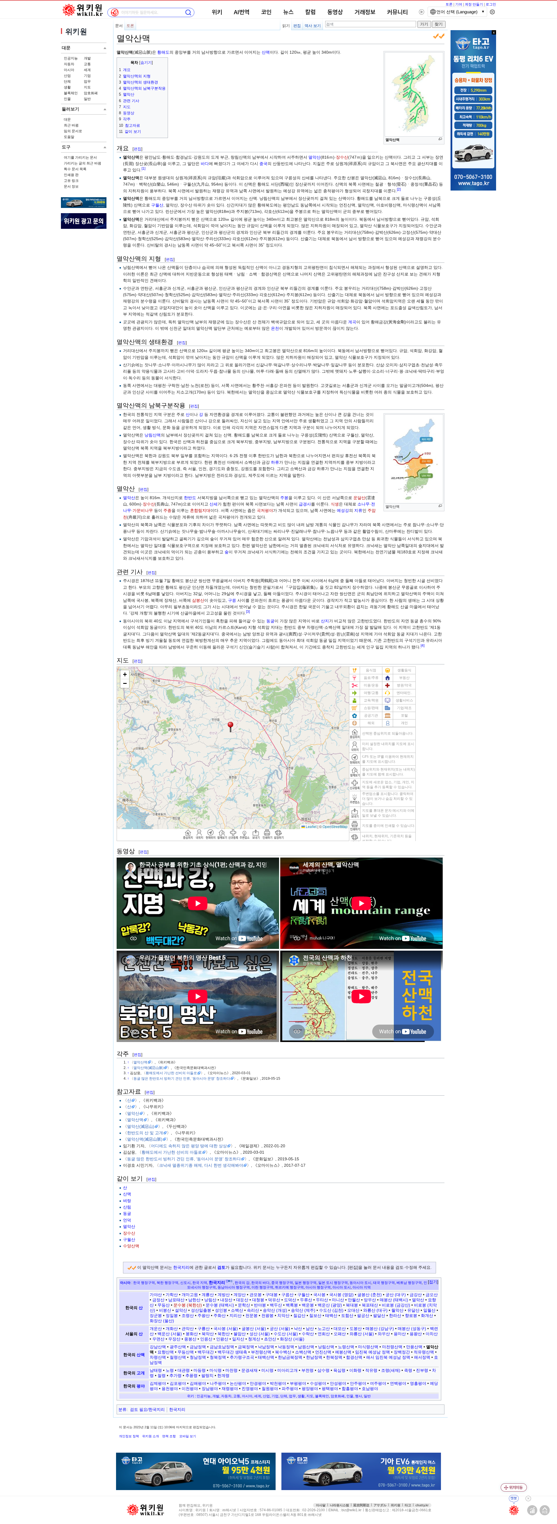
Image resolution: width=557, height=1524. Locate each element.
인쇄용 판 (71, 175)
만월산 (354, 1300)
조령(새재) (390, 1370)
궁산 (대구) (396, 1294)
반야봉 (260, 1305)
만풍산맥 (414, 1346)
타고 (408, 1505)
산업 (67, 76)
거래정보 (365, 12)
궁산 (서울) (280, 1328)
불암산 (240, 1333)
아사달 (320, 1505)
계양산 (240, 1294)
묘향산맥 (166, 1352)
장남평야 (210, 1388)
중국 (263, 163)
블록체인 (71, 93)
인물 (67, 99)
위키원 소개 (150, 1436)
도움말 (69, 137)
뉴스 (288, 12)
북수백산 (283, 1352)
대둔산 (242, 1300)
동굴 (270, 621)
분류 (122, 1409)
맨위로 (545, 1510)
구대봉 (271, 1294)
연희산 (324, 1333)
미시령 (267, 1370)
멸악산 (314, 157)
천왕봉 (267, 1315)
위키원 (395, 1505)
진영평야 (250, 1388)
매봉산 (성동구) (412, 1328)
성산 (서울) (259, 1333)
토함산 (347, 1315)
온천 (275, 328)
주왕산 (204, 1315)
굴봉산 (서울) (254, 1328)
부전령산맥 (261, 1352)
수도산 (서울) (286, 1333)
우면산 (158, 1339)
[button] (433, 1282)
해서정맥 (422, 1357)
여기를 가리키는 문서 (80, 157)
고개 (141, 1373)
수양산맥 (131, 1246)
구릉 (232, 600)
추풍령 (191, 1375)
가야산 (156, 1294)
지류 (358, 510)
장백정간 (402, 1352)
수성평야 (318, 1383)
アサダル (380, 1505)
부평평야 (298, 1383)
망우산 (370, 1300)
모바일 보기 (187, 1436)
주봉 (284, 497)
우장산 (174, 1339)
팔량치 (207, 1375)
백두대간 (206, 1352)
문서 (119, 25)
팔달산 (379, 1315)
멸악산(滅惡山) (140, 1126)
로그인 (491, 4)
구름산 (287, 1294)
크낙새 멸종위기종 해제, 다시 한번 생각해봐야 (201, 1165)
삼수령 (323, 1370)
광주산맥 (178, 1346)
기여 (458, 4)
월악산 (397, 1310)
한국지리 (181, 1267)
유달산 (413, 1310)
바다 (205, 163)
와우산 (384, 1333)
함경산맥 (354, 1357)
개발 (87, 58)
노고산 (324, 1328)
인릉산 (206, 1339)
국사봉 (319, 1294)
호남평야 (370, 1388)
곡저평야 (265, 510)
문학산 (244, 1305)
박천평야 (278, 1383)
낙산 (298, 1328)
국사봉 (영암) (341, 1294)
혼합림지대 (200, 510)
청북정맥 (218, 1357)
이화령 (355, 1370)
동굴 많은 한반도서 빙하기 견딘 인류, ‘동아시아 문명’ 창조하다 (181, 1078)
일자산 (238, 1339)
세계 (87, 70)
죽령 (408, 1370)
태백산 (331, 1315)
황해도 (163, 52)
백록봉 (292, 1305)
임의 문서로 (73, 131)
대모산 (340, 1328)
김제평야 (158, 1383)
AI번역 (241, 12)
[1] (143, 169)
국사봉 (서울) (226, 1328)
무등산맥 (186, 1352)
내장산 (226, 1300)
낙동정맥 (286, 1346)
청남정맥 (198, 1357)
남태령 (156, 1370)
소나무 (363, 504)
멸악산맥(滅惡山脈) (148, 1068)
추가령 (175, 1375)
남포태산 (176, 1300)
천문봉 (251, 1315)
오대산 (353, 1310)
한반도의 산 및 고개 (145, 1132)
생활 (67, 87)
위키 (217, 12)
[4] (422, 645)
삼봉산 (198, 600)
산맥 (266, 52)
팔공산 (363, 1315)
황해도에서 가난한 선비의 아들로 (171, 1073)
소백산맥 (303, 1352)
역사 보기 (313, 25)
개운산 (156, 1328)
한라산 (395, 1315)
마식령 (215, 1370)
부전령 (307, 1370)
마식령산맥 (368, 1346)
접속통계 (532, 1510)
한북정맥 (334, 1357)
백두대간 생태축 (232, 1352)
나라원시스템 (339, 1505)
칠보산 (315, 1315)
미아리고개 (287, 1370)
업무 (87, 81)
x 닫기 (494, 32)
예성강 (343, 510)
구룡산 (204, 1328)
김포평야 (178, 1383)
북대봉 (352, 1305)
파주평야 (290, 1388)
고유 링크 (71, 181)
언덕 (127, 1220)
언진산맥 (323, 1352)
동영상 (335, 12)
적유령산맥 (424, 1352)
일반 (87, 99)
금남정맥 (198, 1346)
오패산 (340, 1333)
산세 (213, 504)
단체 (67, 81)
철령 (162, 1375)
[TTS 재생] (421, 12)
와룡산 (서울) (362, 1333)
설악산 (181, 1310)
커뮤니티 (397, 12)
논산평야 (238, 1383)
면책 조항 (169, 1436)
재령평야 (230, 1388)
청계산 (254, 1339)
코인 (266, 12)
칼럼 (310, 12)
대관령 (184, 1370)
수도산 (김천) (331, 1310)
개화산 (172, 1328)
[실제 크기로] (440, 139)
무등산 (164, 1305)
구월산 (157, 205)
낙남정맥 (266, 1346)
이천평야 (190, 1388)
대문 (67, 119)
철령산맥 (178, 1357)
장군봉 (156, 1315)
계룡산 (208, 1294)
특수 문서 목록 (75, 169)
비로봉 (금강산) (396, 1305)
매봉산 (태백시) (394, 1300)
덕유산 (274, 1300)
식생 (335, 504)
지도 (87, 87)
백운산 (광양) (330, 1305)
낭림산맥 (152, 435)
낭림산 (210, 1300)
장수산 (342, 157)
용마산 (400, 1333)
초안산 (270, 1339)
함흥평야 (350, 1388)
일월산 (429, 1310)
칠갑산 (299, 1315)
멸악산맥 (140, 1062)
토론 (449, 4)
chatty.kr (421, 1505)
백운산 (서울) (170, 1333)
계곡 (352, 322)
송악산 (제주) (303, 1310)
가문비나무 (143, 510)
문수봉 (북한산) (187, 1305)
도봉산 (356, 1328)
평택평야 (330, 1388)
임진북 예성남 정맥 (372, 1352)
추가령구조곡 (242, 1357)
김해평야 (198, 1383)
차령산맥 (158, 1357)
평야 (141, 1386)
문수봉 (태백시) (220, 1305)
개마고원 (190, 1294)
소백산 (237, 1310)
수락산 (308, 1333)
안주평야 (358, 1383)
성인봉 (221, 1310)
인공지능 (71, 58)
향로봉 (411, 1315)
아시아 (69, 70)
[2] (399, 189)
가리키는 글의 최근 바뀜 (82, 163)
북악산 (208, 1333)
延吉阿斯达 (361, 1505)
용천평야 (170, 1388)
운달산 (359, 497)
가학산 (172, 1294)
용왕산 (416, 1333)
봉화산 (192, 1333)
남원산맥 (306, 1346)
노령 (170, 1370)
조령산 (188, 1315)
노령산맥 (346, 1346)
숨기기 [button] (146, 63)
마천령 (231, 1370)
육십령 (339, 1370)
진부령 (422, 1370)
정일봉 (172, 1315)
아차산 (432, 1333)
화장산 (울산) (162, 1320)
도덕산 (290, 1300)
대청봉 (258, 1300)
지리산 (235, 1315)
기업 (87, 76)
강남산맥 (158, 1346)
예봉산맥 (343, 1352)
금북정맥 (246, 1346)
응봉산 (190, 1339)
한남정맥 (314, 1357)
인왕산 (222, 1339)
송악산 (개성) (275, 1310)
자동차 (69, 64)
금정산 (158, 1300)
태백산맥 (266, 1357)
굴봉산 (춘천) (369, 1294)
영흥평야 (418, 1383)
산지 (325, 621)
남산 (310, 1328)
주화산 (220, 1315)
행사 (358, 1396)
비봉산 (165, 1310)
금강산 (416, 1294)
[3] (248, 612)
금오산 (432, 1294)
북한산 (224, 1333)
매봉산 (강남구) (380, 1328)
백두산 (276, 1305)
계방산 (224, 1294)
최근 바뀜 (71, 125)
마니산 (338, 1300)
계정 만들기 (474, 4)
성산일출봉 (201, 1310)
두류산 (306, 1300)
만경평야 (258, 1383)
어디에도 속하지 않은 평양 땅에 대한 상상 (189, 1146)
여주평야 (378, 1383)
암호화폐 (91, 93)
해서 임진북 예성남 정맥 (388, 1357)
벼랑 (127, 1200)
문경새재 (249, 1370)
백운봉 (308, 1305)
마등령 (199, 1370)
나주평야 (218, 1383)
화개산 (427, 1315)
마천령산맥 (392, 1346)
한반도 (190, 497)
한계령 (223, 1375)
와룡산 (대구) (375, 1310)
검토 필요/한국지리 (147, 1409)
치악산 (283, 1315)
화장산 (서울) (292, 1339)
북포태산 (370, 1305)
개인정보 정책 (129, 1436)
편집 (297, 25)
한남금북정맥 (290, 1357)
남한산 (194, 1300)
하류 (275, 462)
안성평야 (338, 1383)
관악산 (188, 1328)
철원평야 (270, 1388)
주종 (167, 510)
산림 (127, 1207)
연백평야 (398, 1383)
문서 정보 (71, 186)
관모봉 (255, 1294)
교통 (87, 64)
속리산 (253, 1310)
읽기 (286, 25)
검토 (221, 1267)
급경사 (305, 504)
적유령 (371, 1370)
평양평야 (310, 1388)
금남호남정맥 (222, 1346)
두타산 (322, 1300)
